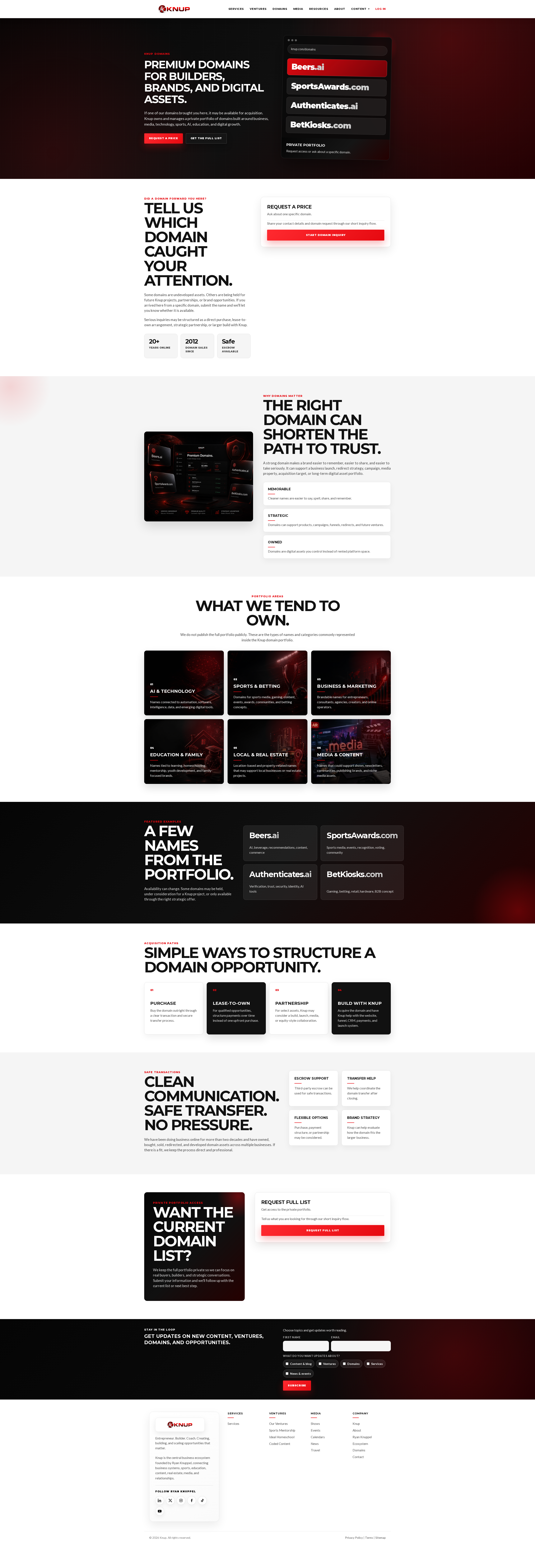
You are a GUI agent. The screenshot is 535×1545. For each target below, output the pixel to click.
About (339, 8)
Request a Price (163, 138)
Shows (315, 1423)
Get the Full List (206, 138)
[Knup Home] (174, 9)
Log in (380, 8)
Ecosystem (360, 1444)
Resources (318, 8)
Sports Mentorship (282, 1430)
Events (315, 1430)
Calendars (318, 1437)
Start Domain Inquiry (326, 235)
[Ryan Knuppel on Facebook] (191, 1500)
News (315, 1444)
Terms (369, 1537)
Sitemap (380, 1537)
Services (236, 8)
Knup (356, 1423)
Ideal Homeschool (281, 1437)
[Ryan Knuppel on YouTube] (159, 1511)
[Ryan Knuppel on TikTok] (202, 1500)
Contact (358, 1457)
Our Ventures (278, 1423)
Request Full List (322, 1230)
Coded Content (279, 1444)
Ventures (258, 8)
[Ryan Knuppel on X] (170, 1500)
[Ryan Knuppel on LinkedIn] (159, 1500)
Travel (315, 1450)
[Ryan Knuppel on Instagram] (181, 1500)
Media (298, 8)
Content (360, 8)
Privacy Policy (354, 1537)
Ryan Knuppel (362, 1437)
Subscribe (297, 1385)
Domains (280, 8)
